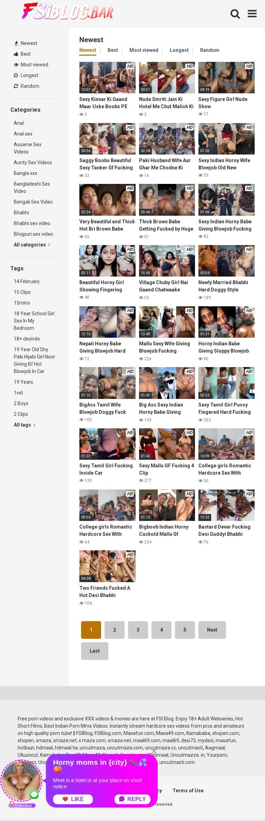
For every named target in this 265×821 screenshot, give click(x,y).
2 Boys (21, 403)
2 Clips (21, 414)
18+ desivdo (27, 339)
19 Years (23, 382)
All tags (23, 425)
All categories (30, 245)
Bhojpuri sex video (33, 234)
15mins (22, 303)
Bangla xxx (25, 173)
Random (29, 86)
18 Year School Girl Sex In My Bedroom (34, 321)
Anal (19, 123)
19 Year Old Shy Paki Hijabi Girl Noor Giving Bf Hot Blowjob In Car (34, 360)
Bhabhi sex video (32, 223)
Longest (29, 75)
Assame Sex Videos (27, 148)
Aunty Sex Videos (33, 162)
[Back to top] (242, 800)
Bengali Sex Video (33, 202)
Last (95, 651)
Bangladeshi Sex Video (32, 187)
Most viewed (34, 64)
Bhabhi (21, 212)
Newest (28, 43)
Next (212, 630)
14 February (27, 281)
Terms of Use (188, 790)
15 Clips (22, 292)
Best (25, 54)
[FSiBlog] (62, 12)
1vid (18, 392)
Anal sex (23, 134)
